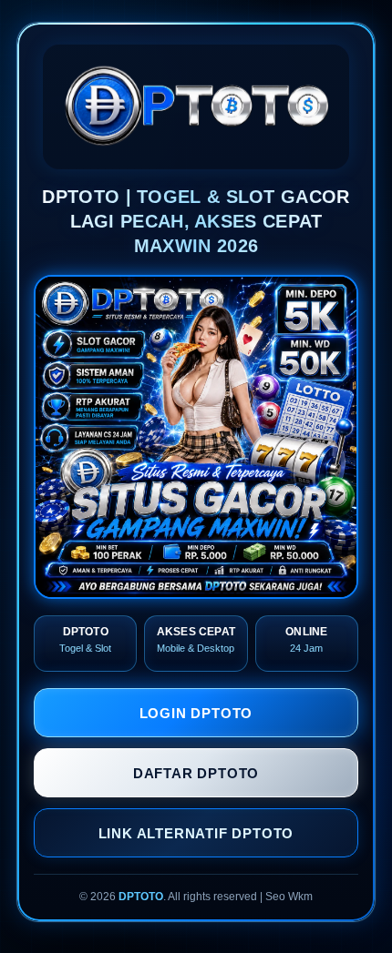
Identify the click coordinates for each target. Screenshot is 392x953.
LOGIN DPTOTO (196, 713)
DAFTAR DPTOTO (196, 773)
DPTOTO (141, 896)
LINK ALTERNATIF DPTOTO (196, 833)
